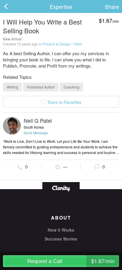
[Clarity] (61, 188)
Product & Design (57, 43)
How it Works (61, 230)
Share (112, 6)
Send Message (36, 132)
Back (12, 6)
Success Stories (61, 239)
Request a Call (71, 261)
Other (77, 43)
